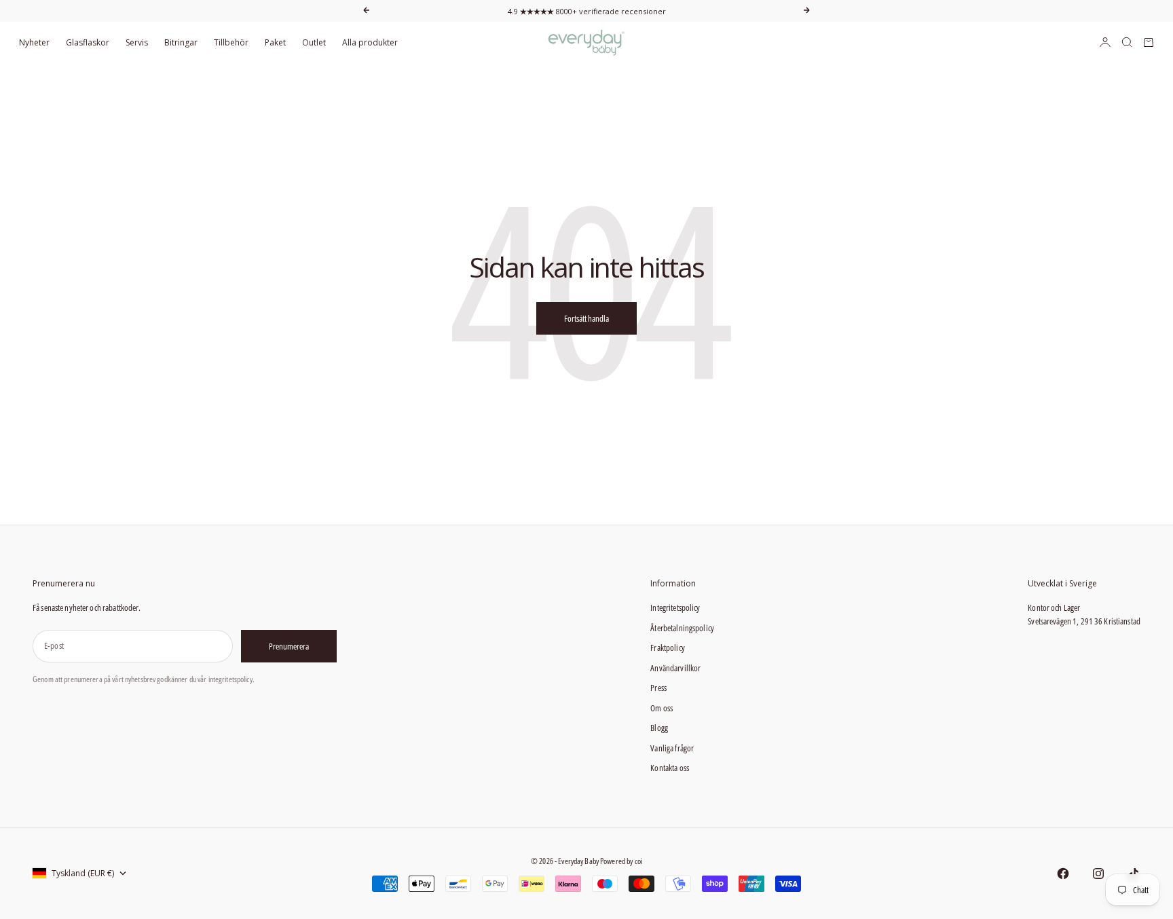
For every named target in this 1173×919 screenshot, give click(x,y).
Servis (137, 42)
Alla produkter (370, 42)
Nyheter (34, 42)
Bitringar (181, 42)
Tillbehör (231, 42)
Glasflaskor (87, 42)
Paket (275, 42)
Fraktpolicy (667, 647)
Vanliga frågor (672, 748)
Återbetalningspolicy (682, 628)
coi (638, 861)
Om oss (661, 708)
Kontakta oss (669, 768)
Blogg (659, 727)
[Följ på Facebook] (1063, 873)
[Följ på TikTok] (1133, 873)
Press (658, 687)
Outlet (314, 42)
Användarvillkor (675, 668)
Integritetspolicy (675, 607)
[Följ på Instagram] (1098, 873)
